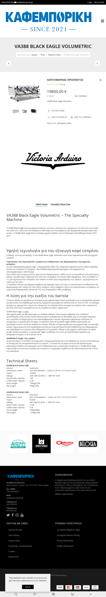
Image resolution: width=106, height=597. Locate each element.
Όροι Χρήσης (13, 535)
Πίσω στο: (59, 123)
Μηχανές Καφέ (54, 54)
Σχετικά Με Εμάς (15, 530)
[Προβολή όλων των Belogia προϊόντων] (88, 444)
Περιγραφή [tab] (42, 204)
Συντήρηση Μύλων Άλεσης (68, 535)
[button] (100, 80)
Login (89, 2)
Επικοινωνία (13, 556)
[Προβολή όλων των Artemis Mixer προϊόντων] (18, 444)
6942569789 (8, 2)
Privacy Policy (14, 540)
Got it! (27, 587)
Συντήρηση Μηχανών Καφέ (68, 530)
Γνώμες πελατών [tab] (60, 204)
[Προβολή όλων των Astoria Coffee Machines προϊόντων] (64, 444)
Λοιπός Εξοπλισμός (65, 540)
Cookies (11, 551)
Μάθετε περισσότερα (64, 494)
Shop (42, 54)
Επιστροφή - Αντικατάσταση (20, 546)
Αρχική (34, 54)
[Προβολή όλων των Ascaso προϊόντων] (41, 444)
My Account (99, 2)
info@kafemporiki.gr (24, 2)
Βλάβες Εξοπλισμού (65, 546)
